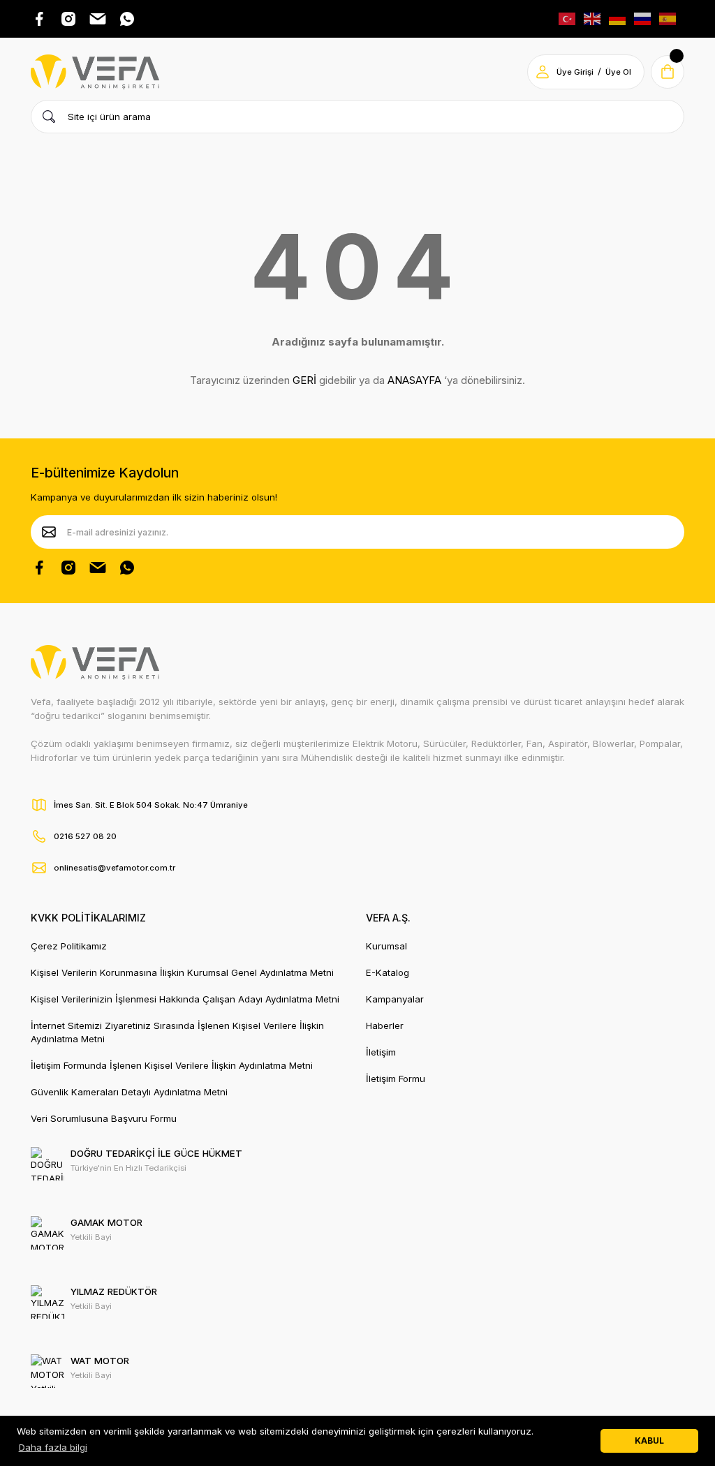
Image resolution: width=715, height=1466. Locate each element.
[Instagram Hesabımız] (68, 567)
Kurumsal (386, 946)
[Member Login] (542, 72)
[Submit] (49, 532)
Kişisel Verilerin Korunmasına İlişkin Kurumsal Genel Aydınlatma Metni (182, 972)
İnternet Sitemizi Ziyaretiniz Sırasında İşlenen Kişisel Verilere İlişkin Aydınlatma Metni (177, 1032)
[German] (618, 18)
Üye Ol (618, 72)
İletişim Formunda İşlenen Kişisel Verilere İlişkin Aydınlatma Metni (172, 1065)
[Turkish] (568, 18)
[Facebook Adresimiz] (39, 18)
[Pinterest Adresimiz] (97, 18)
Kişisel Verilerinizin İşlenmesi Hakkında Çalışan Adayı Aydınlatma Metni (185, 999)
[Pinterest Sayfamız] (97, 567)
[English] (593, 18)
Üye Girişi (575, 72)
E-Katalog (387, 972)
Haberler (385, 1025)
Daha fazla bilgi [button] (53, 1447)
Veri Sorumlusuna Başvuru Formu (104, 1118)
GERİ (304, 380)
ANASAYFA (414, 380)
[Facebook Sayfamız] (39, 567)
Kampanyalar (395, 999)
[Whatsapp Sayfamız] (127, 567)
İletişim (381, 1052)
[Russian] (643, 18)
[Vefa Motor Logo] (95, 71)
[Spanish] (668, 18)
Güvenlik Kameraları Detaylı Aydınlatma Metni (129, 1091)
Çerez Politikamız (69, 946)
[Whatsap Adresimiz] (127, 18)
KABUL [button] (649, 1440)
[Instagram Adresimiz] (68, 18)
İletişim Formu (395, 1078)
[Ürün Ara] (49, 116)
